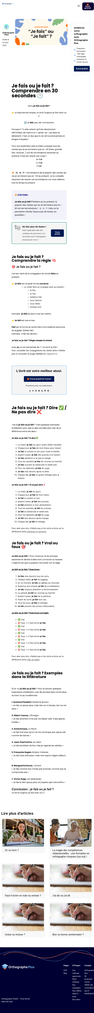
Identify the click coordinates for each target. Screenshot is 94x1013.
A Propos (76, 965)
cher (29, 659)
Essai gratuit (82, 69)
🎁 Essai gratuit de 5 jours (39, 379)
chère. (37, 659)
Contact (87, 965)
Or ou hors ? (12, 850)
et (33, 659)
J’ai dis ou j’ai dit (62, 895)
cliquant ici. (52, 353)
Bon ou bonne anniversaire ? (68, 934)
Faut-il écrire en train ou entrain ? (23, 895)
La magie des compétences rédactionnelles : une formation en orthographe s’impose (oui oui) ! (71, 853)
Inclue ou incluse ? (15, 934)
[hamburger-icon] (78, 6)
